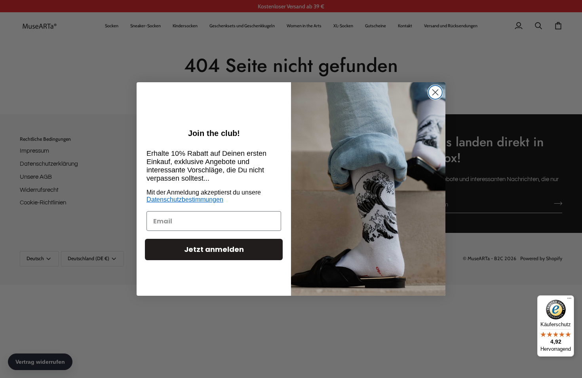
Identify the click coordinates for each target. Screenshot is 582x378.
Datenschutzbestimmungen (184, 199)
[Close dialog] (435, 92)
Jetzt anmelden (214, 249)
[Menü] (569, 300)
